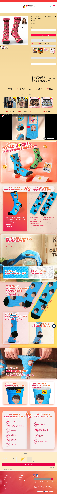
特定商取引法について (7, 477)
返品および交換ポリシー (8, 479)
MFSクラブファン (34, 43)
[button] (2, 30)
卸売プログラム (6, 485)
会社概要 (20, 477)
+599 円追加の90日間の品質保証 (38, 40)
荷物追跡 (32, 1)
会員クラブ (6, 488)
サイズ (32, 27)
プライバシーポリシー (7, 480)
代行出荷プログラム (7, 487)
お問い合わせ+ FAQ (22, 480)
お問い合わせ (40, 1)
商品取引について (7, 483)
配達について (6, 482)
